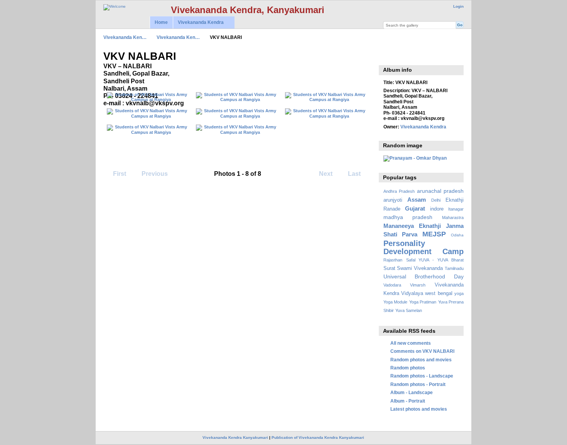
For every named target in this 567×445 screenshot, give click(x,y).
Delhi (435, 200)
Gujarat (415, 208)
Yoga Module (395, 302)
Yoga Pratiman (422, 302)
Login (458, 6)
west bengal (438, 293)
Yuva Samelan (408, 310)
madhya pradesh (408, 217)
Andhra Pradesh (399, 191)
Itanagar (456, 209)
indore (437, 209)
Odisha (457, 235)
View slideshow (387, 55)
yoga (459, 293)
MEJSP (434, 234)
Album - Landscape (411, 392)
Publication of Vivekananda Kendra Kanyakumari (318, 437)
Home (161, 22)
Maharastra (453, 217)
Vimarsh (417, 285)
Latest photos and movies (418, 408)
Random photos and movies (421, 359)
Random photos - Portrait (418, 384)
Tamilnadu (454, 268)
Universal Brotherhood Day (423, 276)
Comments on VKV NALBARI (422, 351)
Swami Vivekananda (420, 268)
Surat (389, 268)
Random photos (407, 367)
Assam (416, 199)
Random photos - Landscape (421, 375)
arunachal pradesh (440, 191)
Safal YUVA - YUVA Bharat (435, 260)
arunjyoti (392, 200)
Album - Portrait (407, 400)
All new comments (410, 343)
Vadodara (392, 285)
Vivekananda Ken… (125, 37)
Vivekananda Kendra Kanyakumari (235, 437)
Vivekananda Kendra (198, 22)
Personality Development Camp (423, 247)
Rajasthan (392, 260)
